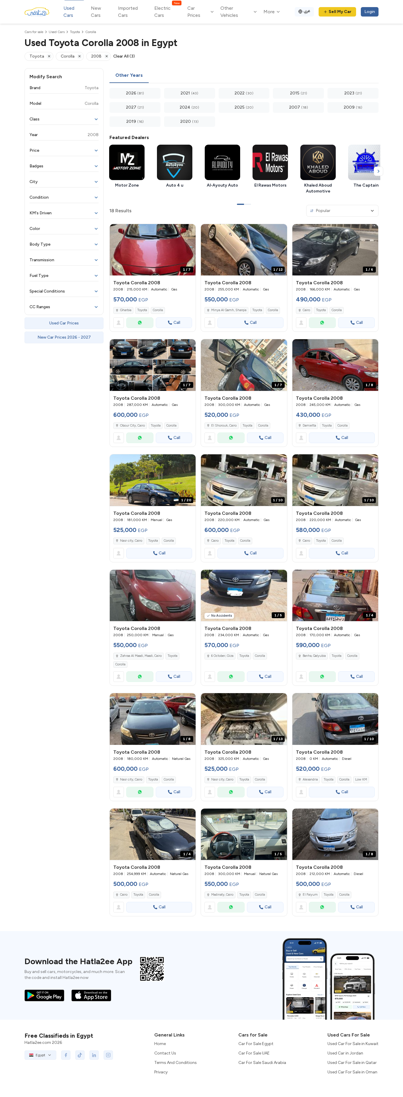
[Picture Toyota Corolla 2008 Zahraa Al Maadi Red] (153, 595)
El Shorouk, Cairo (224, 425)
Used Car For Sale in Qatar (352, 1062)
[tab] (129, 75)
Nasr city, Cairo (131, 541)
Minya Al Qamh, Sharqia (228, 310)
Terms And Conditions (175, 1062)
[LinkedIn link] (94, 1055)
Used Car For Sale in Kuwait (353, 1043)
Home (160, 1043)
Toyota (142, 310)
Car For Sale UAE (254, 1053)
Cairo (306, 310)
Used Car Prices (64, 323)
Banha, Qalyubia (314, 656)
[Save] (188, 231)
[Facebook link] (66, 1055)
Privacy (161, 1072)
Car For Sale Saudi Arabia (262, 1062)
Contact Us (165, 1053)
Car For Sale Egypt (255, 1043)
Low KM (361, 779)
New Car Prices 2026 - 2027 (64, 337)
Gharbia (125, 310)
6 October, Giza (222, 656)
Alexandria (310, 779)
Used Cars (68, 11)
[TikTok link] (80, 1055)
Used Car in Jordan (345, 1053)
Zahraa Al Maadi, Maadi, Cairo (141, 656)
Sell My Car (340, 11)
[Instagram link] (108, 1055)
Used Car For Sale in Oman (352, 1072)
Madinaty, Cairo (222, 895)
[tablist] (244, 75)
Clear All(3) (124, 56)
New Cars (96, 11)
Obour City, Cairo (132, 425)
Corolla (158, 310)
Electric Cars (166, 11)
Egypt (40, 1055)
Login (369, 11)
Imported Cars (128, 11)
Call (176, 322)
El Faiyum (310, 895)
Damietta (309, 425)
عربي (307, 11)
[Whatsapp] (139, 322)
